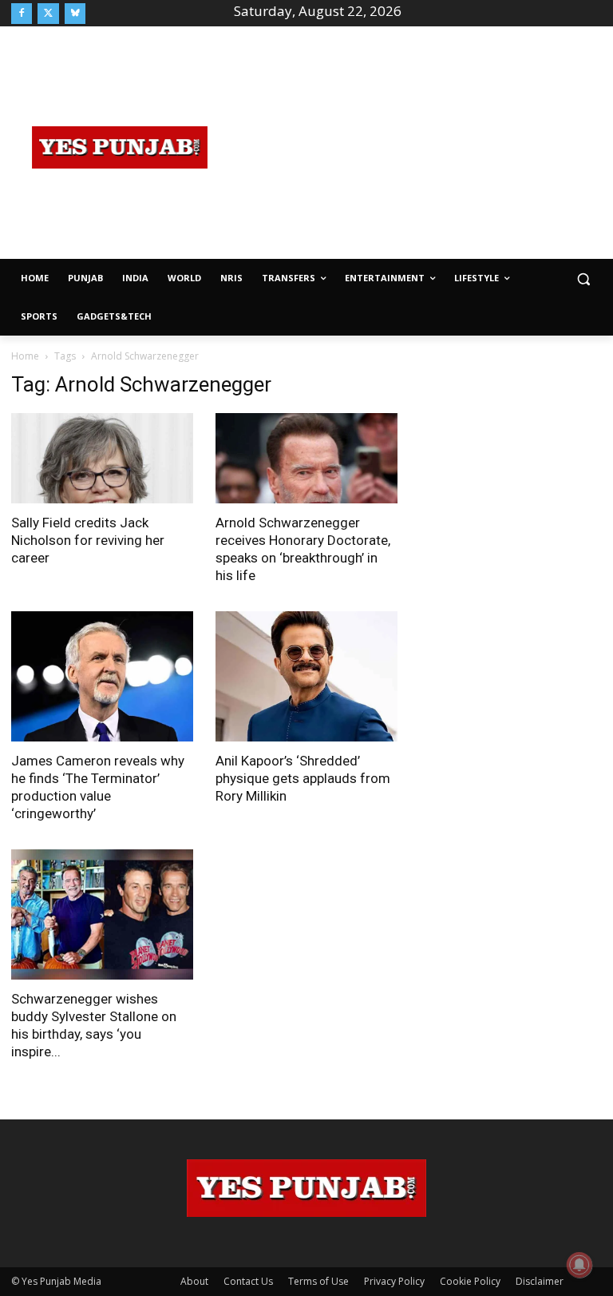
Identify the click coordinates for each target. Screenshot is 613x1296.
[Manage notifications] (579, 1265)
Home (25, 356)
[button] (583, 278)
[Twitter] (48, 13)
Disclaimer (540, 1281)
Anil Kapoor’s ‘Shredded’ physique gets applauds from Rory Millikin (303, 778)
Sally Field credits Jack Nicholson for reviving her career (87, 540)
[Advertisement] (420, 145)
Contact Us (248, 1281)
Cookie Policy (470, 1281)
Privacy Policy (394, 1281)
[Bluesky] (75, 13)
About (194, 1281)
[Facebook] (21, 13)
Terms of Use (318, 1281)
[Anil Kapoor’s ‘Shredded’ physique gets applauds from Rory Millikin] (306, 676)
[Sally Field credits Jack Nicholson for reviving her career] (102, 458)
